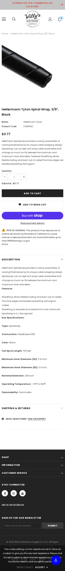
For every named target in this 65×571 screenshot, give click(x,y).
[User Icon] (50, 19)
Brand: (5, 121)
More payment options (32, 223)
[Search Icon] (14, 19)
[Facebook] (5, 493)
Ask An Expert (37, 418)
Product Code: (9, 126)
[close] (62, 5)
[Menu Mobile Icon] (4, 19)
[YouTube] (22, 493)
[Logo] (32, 19)
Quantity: (7, 170)
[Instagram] (14, 493)
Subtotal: (7, 183)
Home (5, 33)
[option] (32, 71)
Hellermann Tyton (32, 121)
